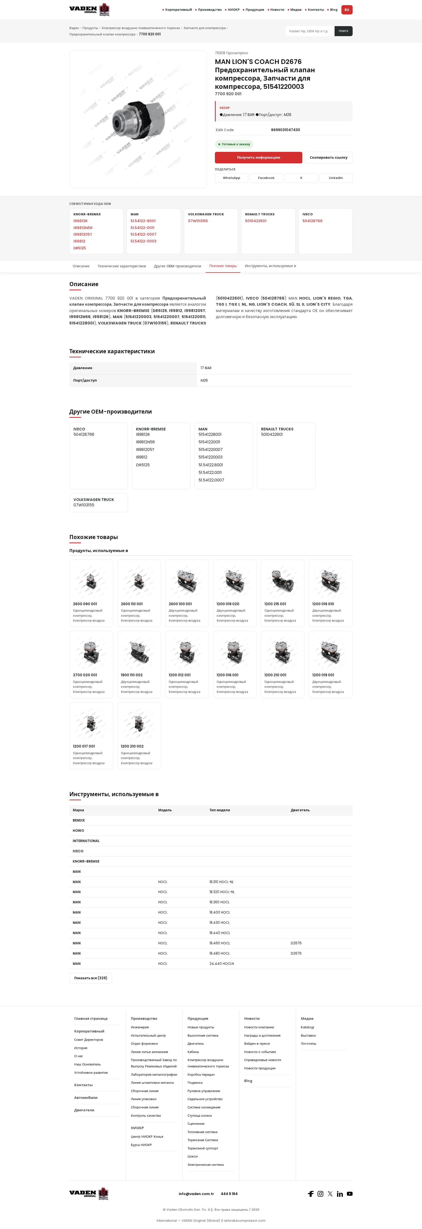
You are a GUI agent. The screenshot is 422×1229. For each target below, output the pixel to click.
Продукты (90, 28)
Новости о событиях (260, 1052)
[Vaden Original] (89, 9)
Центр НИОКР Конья (147, 1136)
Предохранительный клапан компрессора (102, 34)
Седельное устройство (205, 1099)
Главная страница (91, 1018)
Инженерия (140, 1027)
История (80, 1048)
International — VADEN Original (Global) (188, 1220)
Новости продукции (259, 1068)
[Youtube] (350, 1194)
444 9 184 (229, 1193)
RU (347, 10)
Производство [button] (210, 10)
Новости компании (259, 1027)
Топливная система (202, 1132)
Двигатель (196, 1043)
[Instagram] (320, 1194)
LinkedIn (336, 178)
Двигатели (84, 1110)
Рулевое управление (204, 1091)
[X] (330, 1193)
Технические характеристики (122, 266)
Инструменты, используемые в (270, 266)
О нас (78, 1056)
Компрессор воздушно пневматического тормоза (141, 28)
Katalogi (307, 1027)
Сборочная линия (144, 1091)
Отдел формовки (144, 1043)
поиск (343, 31)
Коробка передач (201, 1074)
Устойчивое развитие (91, 1072)
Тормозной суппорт (203, 1148)
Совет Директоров (88, 1039)
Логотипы (308, 1043)
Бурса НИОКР (141, 1145)
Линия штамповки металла (152, 1082)
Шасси (193, 1156)
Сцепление (196, 1123)
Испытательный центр (148, 1035)
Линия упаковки (143, 1099)
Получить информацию (258, 157)
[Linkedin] (340, 1194)
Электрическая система (206, 1164)
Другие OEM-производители (177, 266)
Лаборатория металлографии (154, 1074)
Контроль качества (146, 1115)
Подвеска (195, 1082)
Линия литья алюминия (149, 1052)
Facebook (266, 178)
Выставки (308, 1035)
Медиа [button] (296, 10)
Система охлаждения (204, 1107)
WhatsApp (231, 178)
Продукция (255, 10)
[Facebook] (311, 1194)
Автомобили (85, 1097)
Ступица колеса (200, 1115)
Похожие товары (223, 266)
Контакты (316, 10)
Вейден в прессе (257, 1043)
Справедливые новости (262, 1060)
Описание (81, 266)
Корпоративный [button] (178, 10)
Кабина (193, 1052)
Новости (277, 10)
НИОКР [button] (234, 10)
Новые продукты (201, 1027)
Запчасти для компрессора (205, 28)
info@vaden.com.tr (196, 1193)
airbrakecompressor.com (244, 1220)
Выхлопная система (203, 1035)
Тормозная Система (203, 1140)
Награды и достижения (262, 1035)
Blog (334, 10)
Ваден (74, 28)
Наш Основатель (87, 1064)
